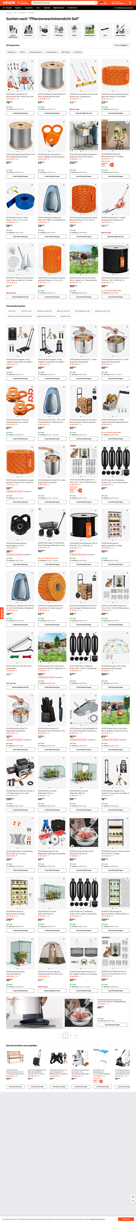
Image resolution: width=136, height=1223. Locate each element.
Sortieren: (117, 45)
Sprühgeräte (31, 12)
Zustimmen (126, 1219)
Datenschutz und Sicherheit (98, 1219)
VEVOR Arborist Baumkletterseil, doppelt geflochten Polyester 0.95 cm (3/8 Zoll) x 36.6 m (20, 482)
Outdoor (15, 12)
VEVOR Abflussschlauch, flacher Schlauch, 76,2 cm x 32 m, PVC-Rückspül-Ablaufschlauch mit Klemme (19, 219)
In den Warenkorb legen (20, 113)
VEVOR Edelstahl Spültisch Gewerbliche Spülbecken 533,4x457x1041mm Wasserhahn (83, 156)
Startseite (8, 12)
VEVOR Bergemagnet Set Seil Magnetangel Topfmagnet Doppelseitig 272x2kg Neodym (51, 853)
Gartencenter (22, 12)
